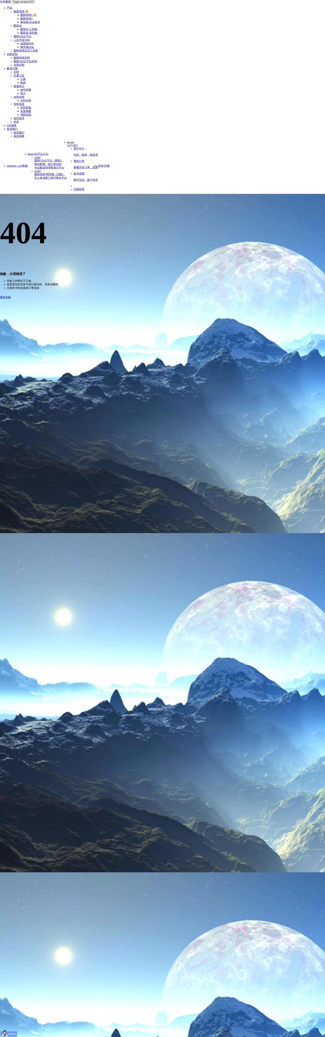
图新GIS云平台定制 (25, 61)
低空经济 (19, 118)
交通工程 (19, 75)
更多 (16, 121)
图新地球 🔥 (21, 11)
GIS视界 (12, 125)
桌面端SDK (27, 43)
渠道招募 (19, 136)
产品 (9, 7)
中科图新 (5, 1)
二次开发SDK (22, 40)
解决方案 (12, 68)
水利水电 (19, 96)
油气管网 (25, 89)
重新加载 (5, 297)
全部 (16, 72)
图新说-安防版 (28, 32)
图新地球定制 (22, 57)
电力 (23, 93)
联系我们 (12, 129)
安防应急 (19, 104)
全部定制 (19, 64)
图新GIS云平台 (22, 36)
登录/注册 (104, 165)
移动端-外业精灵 (30, 22)
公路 (23, 79)
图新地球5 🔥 (28, 15)
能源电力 (19, 86)
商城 (17, 165)
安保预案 (25, 111)
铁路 (23, 82)
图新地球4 (26, 18)
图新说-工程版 (28, 29)
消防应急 (25, 114)
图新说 (18, 25)
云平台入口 (38, 153)
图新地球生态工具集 (26, 50)
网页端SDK (27, 47)
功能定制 (12, 54)
